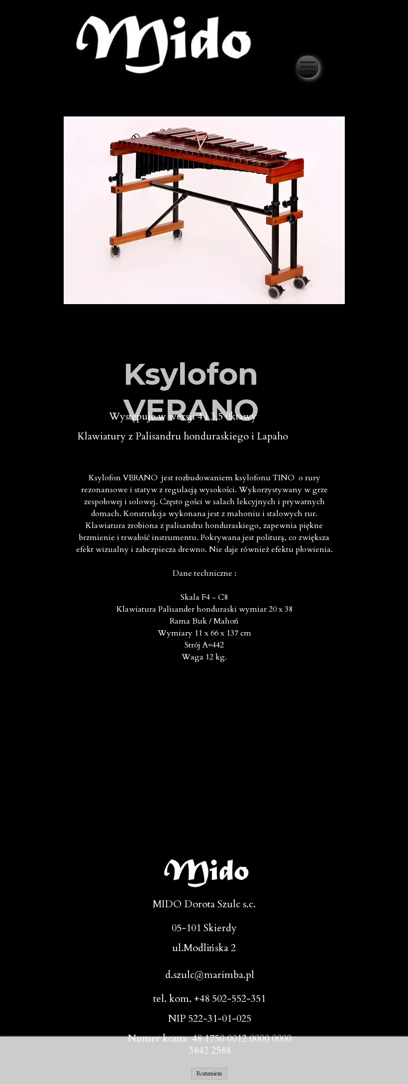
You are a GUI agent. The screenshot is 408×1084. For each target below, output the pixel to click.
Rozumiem (209, 1074)
